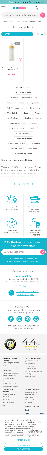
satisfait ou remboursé (11, 232)
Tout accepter (23, 449)
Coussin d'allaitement (23, 138)
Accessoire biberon (17, 123)
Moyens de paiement (10, 381)
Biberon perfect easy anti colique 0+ (11, 68)
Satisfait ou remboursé (10, 386)
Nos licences (7, 399)
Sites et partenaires (9, 394)
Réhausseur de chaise (15, 103)
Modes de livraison (9, 378)
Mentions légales (30, 368)
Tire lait (33, 128)
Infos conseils (29, 395)
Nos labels (6, 397)
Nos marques (29, 366)
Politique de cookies (9, 376)
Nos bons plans (30, 363)
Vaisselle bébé (12, 113)
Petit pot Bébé (16, 148)
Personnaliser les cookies (11, 373)
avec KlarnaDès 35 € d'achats (35, 209)
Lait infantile (35, 143)
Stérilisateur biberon (33, 118)
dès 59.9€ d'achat (12, 208)
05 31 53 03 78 (35, 235)
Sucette (34, 123)
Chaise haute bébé (23, 93)
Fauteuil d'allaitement (23, 133)
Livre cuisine (35, 108)
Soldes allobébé (30, 376)
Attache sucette (18, 128)
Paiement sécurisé (32, 406)
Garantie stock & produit (11, 383)
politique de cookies (32, 436)
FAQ (4, 405)
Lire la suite (23, 184)
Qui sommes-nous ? (31, 361)
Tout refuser (23, 445)
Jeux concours (29, 397)
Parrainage (28, 402)
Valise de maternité (31, 400)
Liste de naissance (31, 392)
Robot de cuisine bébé (16, 108)
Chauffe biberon (12, 118)
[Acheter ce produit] (20, 59)
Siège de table (35, 103)
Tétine (37, 113)
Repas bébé (32, 148)
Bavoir (26, 113)
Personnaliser (24, 440)
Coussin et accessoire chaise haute (23, 98)
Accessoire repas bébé (23, 154)
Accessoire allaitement (16, 143)
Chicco (28, 160)
